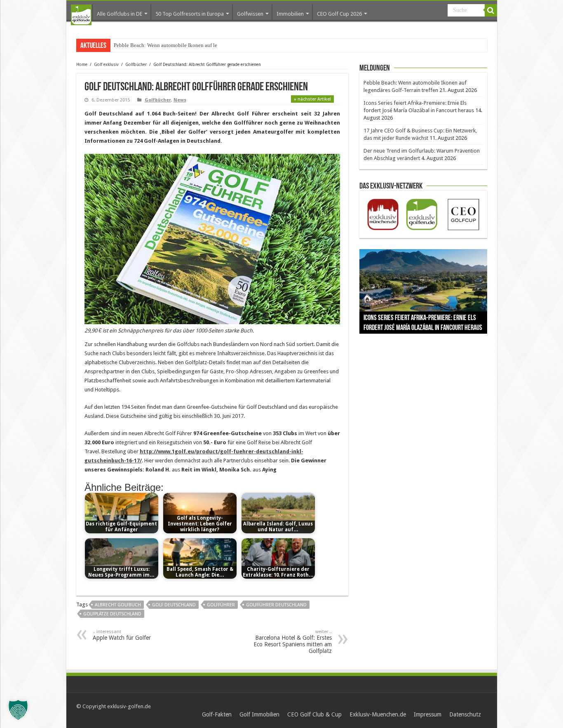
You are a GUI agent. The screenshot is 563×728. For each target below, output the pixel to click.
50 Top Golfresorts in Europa (189, 14)
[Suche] (491, 10)
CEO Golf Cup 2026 (339, 14)
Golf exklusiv (106, 64)
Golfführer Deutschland (276, 605)
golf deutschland (174, 605)
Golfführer (221, 605)
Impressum (427, 714)
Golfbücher (136, 64)
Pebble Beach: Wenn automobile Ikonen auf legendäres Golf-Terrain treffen (197, 45)
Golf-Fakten (217, 714)
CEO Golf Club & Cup (314, 714)
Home (81, 64)
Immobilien (290, 14)
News (180, 100)
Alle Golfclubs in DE (119, 14)
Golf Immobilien (259, 714)
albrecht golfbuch (118, 605)
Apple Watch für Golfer (122, 635)
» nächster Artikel (312, 99)
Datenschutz (465, 714)
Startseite (81, 15)
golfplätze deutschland (112, 614)
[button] (18, 710)
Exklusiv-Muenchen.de (378, 714)
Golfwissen (250, 14)
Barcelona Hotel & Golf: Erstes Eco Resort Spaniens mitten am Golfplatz (292, 641)
